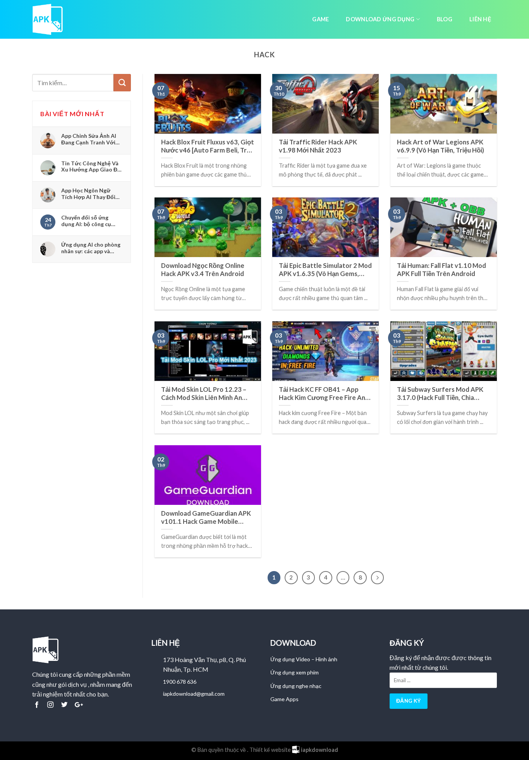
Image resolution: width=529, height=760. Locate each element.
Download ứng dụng (380, 19)
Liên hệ (480, 19)
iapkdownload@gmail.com (194, 693)
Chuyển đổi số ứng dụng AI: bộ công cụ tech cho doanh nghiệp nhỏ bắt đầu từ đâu (90, 220)
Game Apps (284, 699)
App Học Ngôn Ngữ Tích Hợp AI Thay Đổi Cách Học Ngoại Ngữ (88, 193)
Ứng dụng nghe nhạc (295, 686)
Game (320, 19)
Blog (444, 19)
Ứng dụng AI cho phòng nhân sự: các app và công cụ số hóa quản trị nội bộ (91, 248)
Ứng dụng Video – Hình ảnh (303, 659)
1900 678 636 (179, 681)
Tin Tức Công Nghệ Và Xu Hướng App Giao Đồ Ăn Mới (91, 166)
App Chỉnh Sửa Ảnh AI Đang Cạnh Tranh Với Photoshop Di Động (88, 139)
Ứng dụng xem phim (294, 672)
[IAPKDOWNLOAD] (51, 19)
